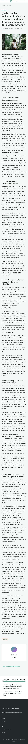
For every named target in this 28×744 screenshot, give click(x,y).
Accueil (3, 5)
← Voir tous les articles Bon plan (11, 666)
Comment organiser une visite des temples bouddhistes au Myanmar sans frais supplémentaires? (13, 686)
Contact (4, 732)
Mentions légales (6, 729)
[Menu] (17, 1)
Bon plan (8, 5)
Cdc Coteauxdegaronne (10, 708)
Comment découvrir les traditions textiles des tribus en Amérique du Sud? (13, 693)
